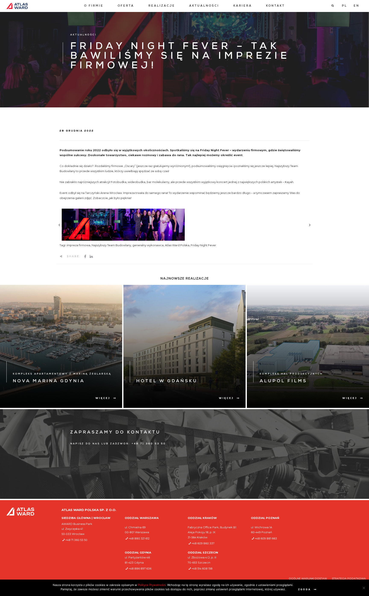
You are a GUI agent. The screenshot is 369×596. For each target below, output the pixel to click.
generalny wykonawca (148, 245)
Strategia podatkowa (349, 578)
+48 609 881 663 (266, 538)
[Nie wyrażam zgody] (364, 588)
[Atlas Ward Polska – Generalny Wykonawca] (17, 6)
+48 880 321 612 (139, 538)
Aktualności (204, 6)
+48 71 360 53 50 (76, 540)
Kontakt (275, 6)
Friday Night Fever (203, 245)
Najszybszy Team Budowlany (111, 245)
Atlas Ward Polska (177, 245)
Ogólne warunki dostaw (308, 578)
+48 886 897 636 (140, 568)
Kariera (242, 6)
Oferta (126, 6)
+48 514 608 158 (202, 568)
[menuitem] (94, 6)
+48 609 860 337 (203, 543)
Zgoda (304, 589)
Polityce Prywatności (151, 585)
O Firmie (94, 6)
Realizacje (161, 6)
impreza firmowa (78, 245)
